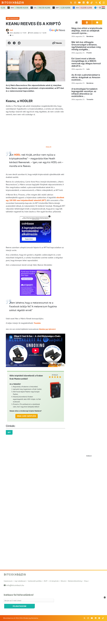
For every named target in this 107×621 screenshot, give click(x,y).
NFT (9, 432)
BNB (14, 8)
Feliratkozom (19, 606)
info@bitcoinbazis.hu (15, 585)
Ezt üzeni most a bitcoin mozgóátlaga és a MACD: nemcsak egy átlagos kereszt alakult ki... (86, 62)
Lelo (88, 69)
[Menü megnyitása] (103, 3)
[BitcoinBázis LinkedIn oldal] (84, 2)
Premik (89, 53)
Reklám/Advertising (75, 581)
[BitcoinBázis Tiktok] (92, 2)
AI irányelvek (54, 581)
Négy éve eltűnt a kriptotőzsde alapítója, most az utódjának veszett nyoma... (86, 30)
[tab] (76, 22)
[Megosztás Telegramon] (14, 43)
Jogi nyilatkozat (20, 581)
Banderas (90, 36)
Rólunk (63, 581)
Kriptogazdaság (13, 18)
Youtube (37, 323)
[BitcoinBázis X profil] (71, 2)
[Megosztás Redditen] (19, 43)
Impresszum (8, 581)
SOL (37, 8)
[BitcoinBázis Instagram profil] (75, 2)
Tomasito (90, 99)
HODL (17, 154)
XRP (57, 8)
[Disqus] (53, 483)
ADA (79, 8)
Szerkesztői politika (35, 581)
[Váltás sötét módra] (100, 3)
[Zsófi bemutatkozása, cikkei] (7, 30)
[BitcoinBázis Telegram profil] (88, 2)
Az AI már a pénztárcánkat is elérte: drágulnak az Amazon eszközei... (85, 77)
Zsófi (11, 30)
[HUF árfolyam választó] (103, 8)
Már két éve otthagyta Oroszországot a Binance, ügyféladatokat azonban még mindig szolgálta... (86, 46)
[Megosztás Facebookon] (9, 43)
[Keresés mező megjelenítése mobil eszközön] (96, 2)
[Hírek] (57, 30)
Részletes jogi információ (47, 329)
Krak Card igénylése (26, 416)
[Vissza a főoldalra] (13, 2)
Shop (86, 581)
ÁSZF (45, 581)
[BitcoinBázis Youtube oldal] (79, 2)
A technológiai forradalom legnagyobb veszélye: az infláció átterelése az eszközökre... (84, 92)
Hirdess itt (48, 147)
